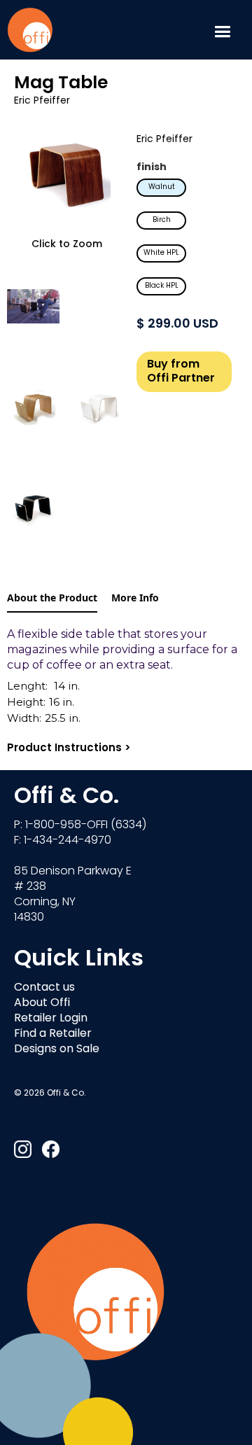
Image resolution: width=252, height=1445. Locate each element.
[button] (222, 30)
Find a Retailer (53, 1034)
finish (151, 167)
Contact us (44, 987)
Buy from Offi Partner (181, 371)
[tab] (52, 599)
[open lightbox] (67, 175)
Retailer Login (51, 1018)
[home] (29, 30)
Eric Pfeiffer (42, 101)
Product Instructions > (69, 749)
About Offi (42, 1003)
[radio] (161, 188)
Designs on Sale (56, 1049)
